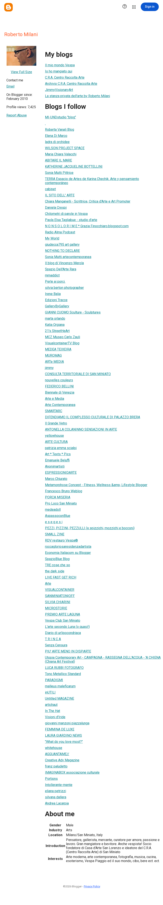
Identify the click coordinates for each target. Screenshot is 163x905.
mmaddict (52, 275)
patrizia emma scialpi (61, 448)
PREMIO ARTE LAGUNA (62, 614)
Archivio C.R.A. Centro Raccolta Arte (71, 84)
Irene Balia (53, 294)
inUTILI (50, 692)
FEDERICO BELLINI (59, 386)
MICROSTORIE (56, 608)
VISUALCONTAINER (59, 590)
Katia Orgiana (55, 325)
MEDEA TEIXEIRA (58, 349)
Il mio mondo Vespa (60, 65)
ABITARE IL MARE (58, 160)
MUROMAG (53, 355)
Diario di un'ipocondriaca (63, 633)
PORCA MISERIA (57, 497)
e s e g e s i (53, 522)
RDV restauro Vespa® (61, 540)
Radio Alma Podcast (60, 232)
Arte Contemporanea (60, 405)
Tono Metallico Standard (63, 674)
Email (10, 86)
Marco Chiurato (56, 479)
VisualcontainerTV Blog (62, 343)
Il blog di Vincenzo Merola (64, 263)
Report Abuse (16, 115)
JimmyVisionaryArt (59, 90)
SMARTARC (53, 411)
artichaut (51, 705)
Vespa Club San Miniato (62, 620)
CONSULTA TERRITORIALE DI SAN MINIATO (78, 374)
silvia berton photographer (64, 288)
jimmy (49, 368)
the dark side (54, 571)
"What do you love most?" (64, 742)
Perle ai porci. (55, 281)
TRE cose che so (57, 565)
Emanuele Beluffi (57, 460)
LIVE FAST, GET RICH (60, 577)
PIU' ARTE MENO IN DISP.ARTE (68, 651)
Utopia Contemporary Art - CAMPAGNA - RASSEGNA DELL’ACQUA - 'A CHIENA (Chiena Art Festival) (103, 659)
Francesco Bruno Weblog (63, 491)
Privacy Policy (92, 886)
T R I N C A (53, 639)
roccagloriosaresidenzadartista (68, 547)
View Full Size (21, 72)
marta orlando (55, 318)
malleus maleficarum (60, 686)
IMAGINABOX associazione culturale (72, 772)
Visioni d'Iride (55, 717)
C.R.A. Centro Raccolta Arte (64, 77)
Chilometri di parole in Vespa (66, 214)
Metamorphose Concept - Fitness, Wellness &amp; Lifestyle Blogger (96, 485)
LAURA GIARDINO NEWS (63, 735)
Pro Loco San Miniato (61, 503)
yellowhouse (54, 436)
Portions (51, 779)
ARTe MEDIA (54, 362)
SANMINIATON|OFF (60, 596)
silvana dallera (55, 797)
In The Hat (52, 711)
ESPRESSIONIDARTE (61, 473)
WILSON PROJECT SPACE (64, 148)
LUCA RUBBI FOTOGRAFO (64, 668)
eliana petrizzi (55, 791)
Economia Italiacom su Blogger (68, 553)
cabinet (50, 189)
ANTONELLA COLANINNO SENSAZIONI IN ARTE (81, 429)
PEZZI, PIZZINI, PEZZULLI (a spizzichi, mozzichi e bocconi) (90, 528)
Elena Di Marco (56, 136)
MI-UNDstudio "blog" (60, 117)
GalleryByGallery (57, 306)
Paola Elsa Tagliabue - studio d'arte (71, 220)
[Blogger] (8, 7)
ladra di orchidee (57, 142)
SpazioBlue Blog (57, 559)
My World (52, 238)
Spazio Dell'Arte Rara (60, 269)
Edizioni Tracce (56, 300)
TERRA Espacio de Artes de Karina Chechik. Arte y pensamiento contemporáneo (92, 181)
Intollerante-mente (58, 785)
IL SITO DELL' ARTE (59, 195)
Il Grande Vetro (56, 423)
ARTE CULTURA (56, 442)
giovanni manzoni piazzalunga (67, 723)
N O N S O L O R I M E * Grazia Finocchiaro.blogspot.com (87, 226)
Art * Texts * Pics (58, 454)
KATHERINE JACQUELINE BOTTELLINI (74, 167)
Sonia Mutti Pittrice (59, 173)
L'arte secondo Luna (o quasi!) (67, 627)
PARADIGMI (54, 680)
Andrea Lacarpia (57, 803)
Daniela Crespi (56, 208)
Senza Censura (56, 645)
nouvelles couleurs (59, 380)
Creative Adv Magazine (62, 760)
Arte (48, 584)
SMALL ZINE (54, 534)
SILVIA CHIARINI (57, 602)
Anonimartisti (55, 466)
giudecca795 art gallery (62, 245)
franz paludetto (56, 766)
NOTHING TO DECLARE (62, 251)
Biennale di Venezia (59, 392)
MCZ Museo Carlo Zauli (62, 337)
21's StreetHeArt (57, 331)
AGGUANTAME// (57, 754)
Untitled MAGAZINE (59, 698)
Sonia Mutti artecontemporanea (68, 257)
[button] (124, 7)
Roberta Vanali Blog (59, 130)
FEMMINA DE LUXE (59, 729)
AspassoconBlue (57, 516)
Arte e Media (54, 399)
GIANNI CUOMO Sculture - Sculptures (73, 312)
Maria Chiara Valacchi (60, 154)
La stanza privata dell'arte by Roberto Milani (77, 96)
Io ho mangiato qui (58, 71)
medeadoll (53, 510)
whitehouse (53, 748)
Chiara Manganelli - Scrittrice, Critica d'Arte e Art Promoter (87, 201)
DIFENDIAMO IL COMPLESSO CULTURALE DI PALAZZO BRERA (92, 417)
